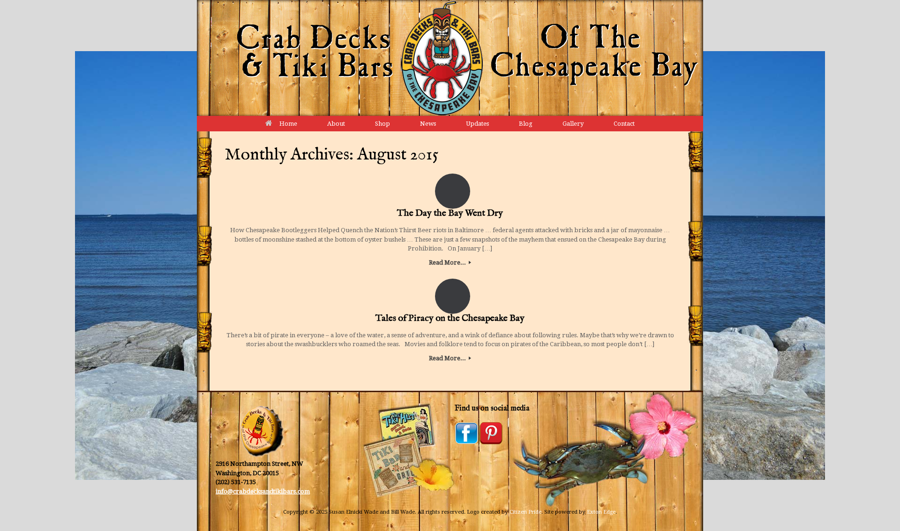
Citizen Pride (525, 511)
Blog (525, 123)
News (428, 123)
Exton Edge (601, 511)
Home (288, 123)
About (336, 123)
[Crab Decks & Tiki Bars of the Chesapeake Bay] (450, 57)
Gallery (573, 123)
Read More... (448, 262)
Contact (624, 123)
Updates (477, 123)
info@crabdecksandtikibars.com (263, 491)
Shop (382, 123)
